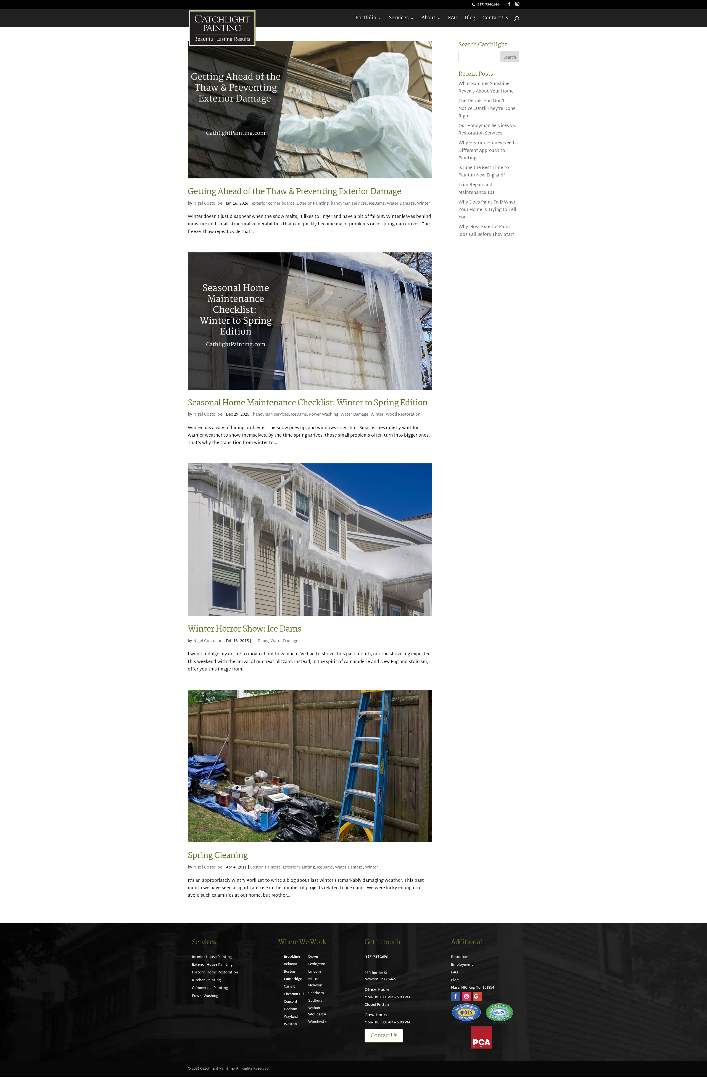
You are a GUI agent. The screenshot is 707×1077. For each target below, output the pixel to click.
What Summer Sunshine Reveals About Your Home (486, 88)
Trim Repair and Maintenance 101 (476, 189)
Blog (470, 19)
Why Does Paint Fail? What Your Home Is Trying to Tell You (487, 210)
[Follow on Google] (477, 996)
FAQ (453, 19)
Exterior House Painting (212, 965)
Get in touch (382, 942)
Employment (462, 965)
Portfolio (365, 19)
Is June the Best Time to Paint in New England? (483, 172)
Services (399, 19)
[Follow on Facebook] (455, 996)
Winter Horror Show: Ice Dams (244, 629)
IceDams (377, 203)
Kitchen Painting (206, 980)
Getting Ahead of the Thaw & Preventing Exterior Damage (294, 192)
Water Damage (401, 203)
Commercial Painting (210, 988)
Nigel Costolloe (207, 203)
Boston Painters (265, 867)
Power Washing (323, 414)
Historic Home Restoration (215, 972)
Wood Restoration (403, 414)
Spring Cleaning (218, 855)
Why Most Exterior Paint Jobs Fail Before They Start (486, 231)
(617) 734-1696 (488, 5)
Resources (459, 957)
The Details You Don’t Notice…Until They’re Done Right (487, 108)
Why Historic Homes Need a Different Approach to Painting (488, 150)
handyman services (349, 203)
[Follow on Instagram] (466, 996)
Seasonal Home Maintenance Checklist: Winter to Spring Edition (308, 403)
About (428, 19)
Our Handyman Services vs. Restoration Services (487, 130)
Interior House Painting (212, 957)
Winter (423, 203)
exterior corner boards (273, 203)
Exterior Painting (313, 203)
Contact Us (495, 19)
